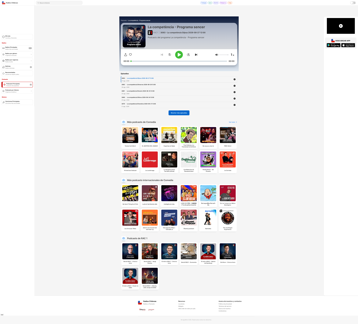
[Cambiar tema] (353, 2)
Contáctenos (222, 311)
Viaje (229, 3)
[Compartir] (126, 55)
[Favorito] (130, 55)
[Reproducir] (179, 55)
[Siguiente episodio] (196, 55)
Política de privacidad (225, 304)
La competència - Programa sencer (139, 20)
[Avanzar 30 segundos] (188, 55)
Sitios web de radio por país (186, 308)
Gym (210, 3)
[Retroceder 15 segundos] (170, 55)
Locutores (181, 304)
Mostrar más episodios (179, 113)
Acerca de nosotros (224, 308)
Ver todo (232, 122)
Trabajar (203, 3)
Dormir (216, 3)
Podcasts (124, 20)
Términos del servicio (225, 306)
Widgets (180, 306)
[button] (216, 54)
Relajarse (223, 3)
